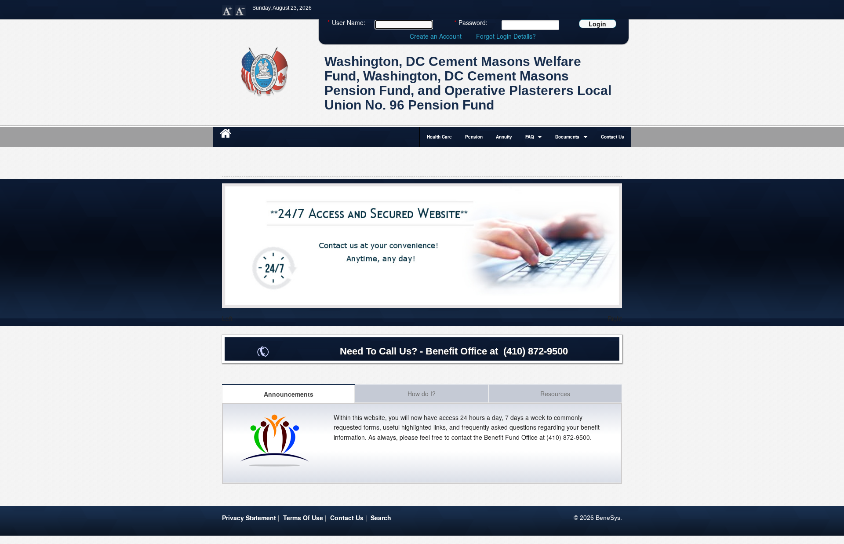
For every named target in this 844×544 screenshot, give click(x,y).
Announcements (288, 394)
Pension (474, 137)
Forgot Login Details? (506, 36)
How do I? (421, 393)
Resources (555, 393)
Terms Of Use (303, 517)
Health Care (439, 137)
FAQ (529, 137)
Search (381, 517)
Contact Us (612, 137)
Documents (567, 137)
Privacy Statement (249, 517)
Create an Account (436, 36)
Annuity (504, 137)
